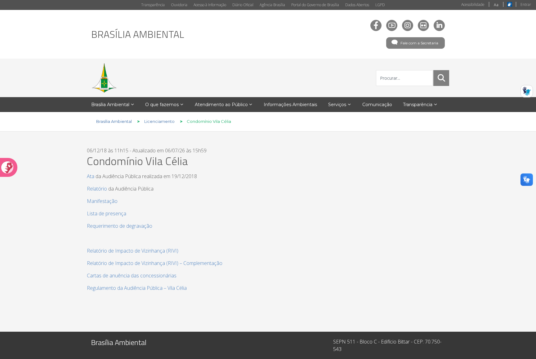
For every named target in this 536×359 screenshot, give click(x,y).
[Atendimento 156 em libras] (526, 91)
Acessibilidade (473, 4)
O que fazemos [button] (162, 104)
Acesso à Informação (210, 4)
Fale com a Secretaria (419, 43)
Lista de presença (106, 213)
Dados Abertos (357, 4)
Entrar (525, 4)
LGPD (380, 4)
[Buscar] (441, 78)
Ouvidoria (179, 4)
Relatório (97, 188)
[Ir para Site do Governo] (104, 77)
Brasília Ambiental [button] (110, 104)
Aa (496, 4)
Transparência (153, 4)
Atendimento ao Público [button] (221, 104)
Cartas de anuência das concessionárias (131, 275)
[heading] (137, 34)
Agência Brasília (272, 4)
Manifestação (102, 201)
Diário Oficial (242, 4)
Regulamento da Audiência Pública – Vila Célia (137, 288)
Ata (90, 176)
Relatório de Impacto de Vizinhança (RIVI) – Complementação (154, 263)
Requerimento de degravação (119, 225)
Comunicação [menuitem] (377, 104)
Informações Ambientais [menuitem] (290, 104)
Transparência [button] (417, 104)
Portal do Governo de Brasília (315, 4)
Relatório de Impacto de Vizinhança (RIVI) (132, 250)
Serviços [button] (337, 104)
